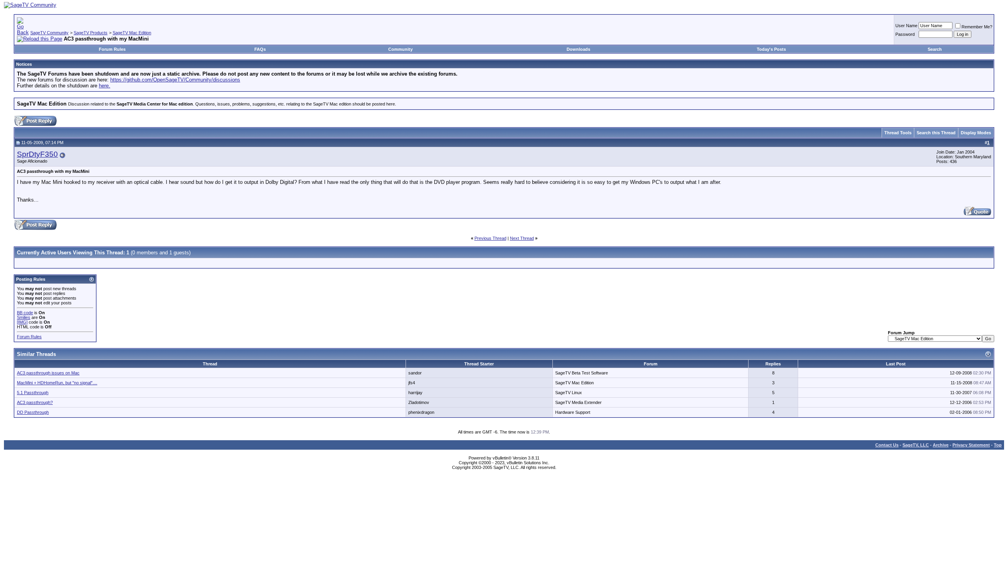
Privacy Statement (971, 445)
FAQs (260, 49)
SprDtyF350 (37, 154)
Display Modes (976, 132)
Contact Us (887, 445)
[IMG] (22, 322)
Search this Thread (936, 132)
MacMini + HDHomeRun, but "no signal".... (57, 382)
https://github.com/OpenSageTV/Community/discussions (175, 80)
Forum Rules (112, 49)
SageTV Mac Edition (132, 32)
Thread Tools (898, 132)
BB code (25, 312)
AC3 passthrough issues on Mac (48, 373)
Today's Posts (771, 49)
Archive (941, 445)
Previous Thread (490, 238)
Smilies (23, 317)
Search (935, 49)
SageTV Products (90, 32)
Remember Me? (977, 26)
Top (998, 445)
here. (104, 86)
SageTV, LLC (915, 445)
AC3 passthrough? (35, 402)
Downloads (578, 49)
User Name (906, 25)
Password (905, 34)
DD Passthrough (33, 412)
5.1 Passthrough (32, 392)
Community (400, 49)
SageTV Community (49, 32)
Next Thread (522, 238)
